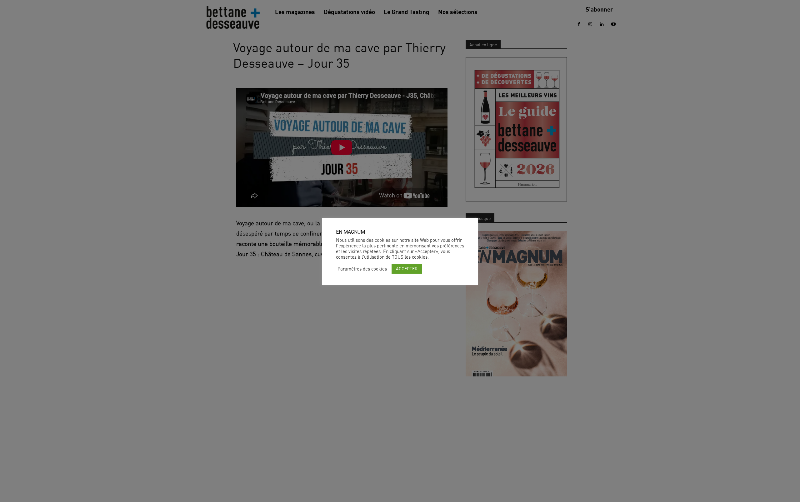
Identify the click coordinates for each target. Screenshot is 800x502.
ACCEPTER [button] (407, 268)
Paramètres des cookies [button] (362, 269)
